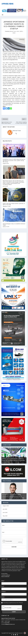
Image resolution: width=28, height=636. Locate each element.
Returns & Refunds (5, 576)
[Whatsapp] (11, 108)
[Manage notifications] (25, 633)
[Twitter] (6, 108)
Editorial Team (13, 31)
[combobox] (3, 599)
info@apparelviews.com (9, 624)
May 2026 (5, 516)
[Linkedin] (9, 108)
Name (3, 525)
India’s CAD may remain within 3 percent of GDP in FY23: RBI (14, 204)
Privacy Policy (4, 573)
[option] (14, 455)
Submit (14, 611)
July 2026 (5, 509)
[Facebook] (4, 108)
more (19, 570)
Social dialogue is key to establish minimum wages (14, 224)
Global (14, 33)
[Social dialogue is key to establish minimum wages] (14, 215)
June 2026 (5, 512)
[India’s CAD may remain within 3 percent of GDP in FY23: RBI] (14, 194)
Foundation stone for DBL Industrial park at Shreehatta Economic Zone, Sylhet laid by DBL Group (14, 160)
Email (3, 532)
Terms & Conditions (5, 575)
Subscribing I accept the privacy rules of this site (13, 602)
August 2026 (6, 505)
